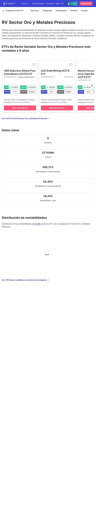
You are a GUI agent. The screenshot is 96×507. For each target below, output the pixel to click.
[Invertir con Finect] (9, 3)
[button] (92, 85)
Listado (84, 10)
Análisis (73, 10)
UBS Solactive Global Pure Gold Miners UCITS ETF (20, 72)
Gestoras (35, 10)
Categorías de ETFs (15, 10)
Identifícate (86, 3)
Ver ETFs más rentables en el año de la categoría (24, 280)
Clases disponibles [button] (26, 77)
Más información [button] (20, 108)
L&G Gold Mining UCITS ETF (55, 72)
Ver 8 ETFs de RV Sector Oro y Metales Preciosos (24, 118)
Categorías (47, 10)
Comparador (61, 10)
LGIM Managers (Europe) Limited (60, 100)
